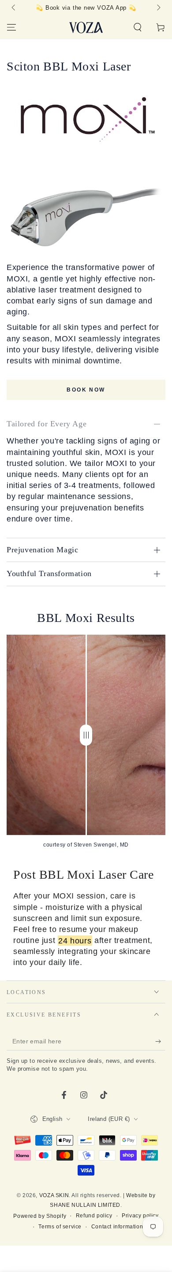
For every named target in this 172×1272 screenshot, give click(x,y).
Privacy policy (140, 1216)
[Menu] (11, 27)
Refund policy (94, 1216)
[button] (137, 27)
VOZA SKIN (54, 1195)
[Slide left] (14, 8)
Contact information (117, 1227)
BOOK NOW (86, 390)
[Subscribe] (160, 1041)
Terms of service (60, 1227)
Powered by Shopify (39, 1216)
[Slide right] (157, 8)
